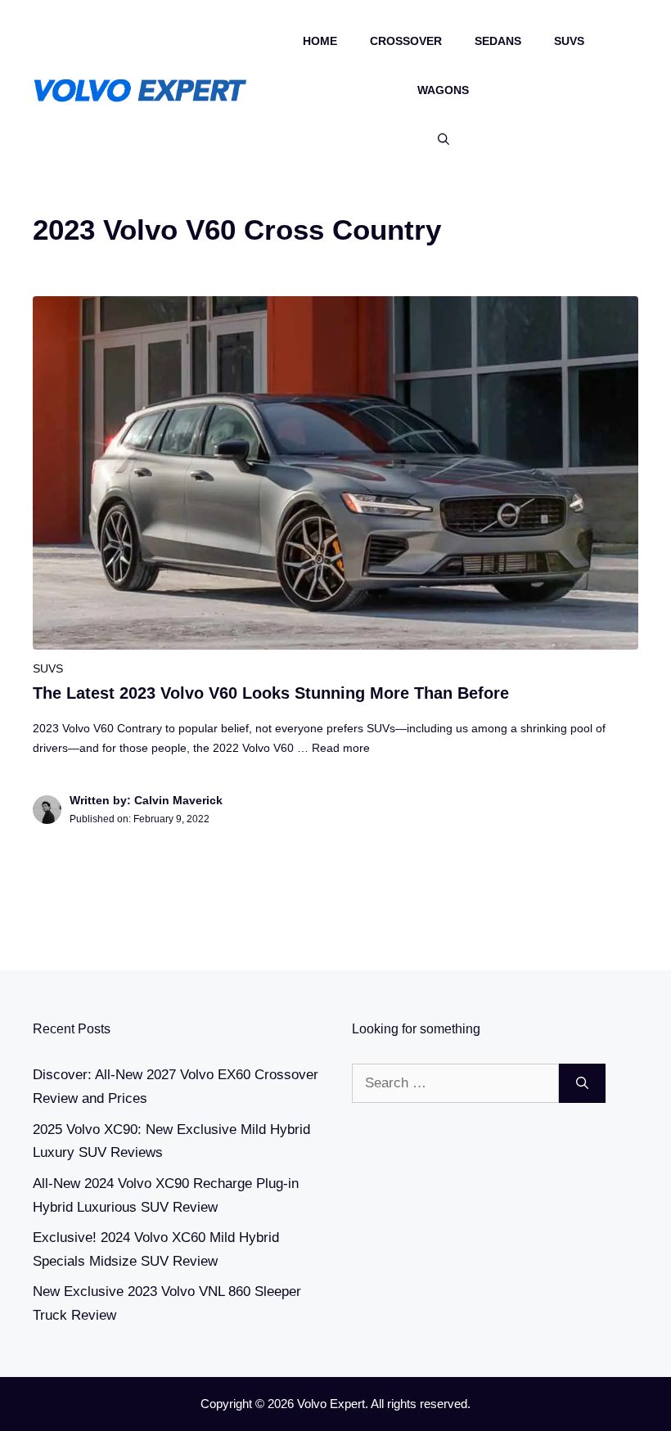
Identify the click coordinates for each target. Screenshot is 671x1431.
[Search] (582, 1083)
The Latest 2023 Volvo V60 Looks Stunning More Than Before (271, 693)
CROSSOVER (406, 40)
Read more (341, 747)
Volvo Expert (331, 1404)
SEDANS (498, 40)
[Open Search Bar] (443, 139)
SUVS (569, 40)
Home (320, 40)
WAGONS (443, 90)
